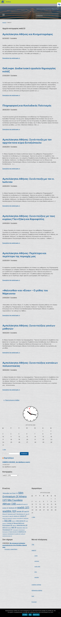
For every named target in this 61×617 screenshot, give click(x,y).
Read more (36, 614)
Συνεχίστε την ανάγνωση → (11, 58)
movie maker (5, 516)
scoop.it (4, 518)
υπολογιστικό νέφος (7, 535)
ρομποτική (11, 533)
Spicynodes (20, 518)
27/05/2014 (5, 75)
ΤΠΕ (33, 544)
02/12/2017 (5, 38)
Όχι (30, 614)
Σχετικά (34, 602)
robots (23, 516)
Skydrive (9, 518)
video (13, 521)
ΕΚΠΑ (5, 527)
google (20, 511)
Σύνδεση (8, 1)
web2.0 (34, 550)
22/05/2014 (6, 260)
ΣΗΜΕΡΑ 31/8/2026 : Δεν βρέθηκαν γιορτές (16, 462)
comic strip (37, 566)
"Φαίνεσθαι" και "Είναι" (10, 493)
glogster (36, 577)
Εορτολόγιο (9, 458)
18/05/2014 (5, 370)
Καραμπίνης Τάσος (22, 527)
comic (36, 555)
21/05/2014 (5, 297)
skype (15, 518)
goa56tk (9, 511)
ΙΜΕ (13, 527)
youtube (10, 523)
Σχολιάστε (13, 38)
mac (27, 514)
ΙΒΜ (9, 527)
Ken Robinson (21, 514)
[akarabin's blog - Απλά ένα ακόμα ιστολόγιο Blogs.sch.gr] (58, 7)
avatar (5, 508)
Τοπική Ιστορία (13, 531)
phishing (16, 516)
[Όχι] (59, 613)
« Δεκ (4, 449)
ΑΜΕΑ (14, 525)
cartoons (36, 561)
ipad (26, 511)
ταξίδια (23, 533)
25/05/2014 (6, 146)
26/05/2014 (6, 109)
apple (25, 504)
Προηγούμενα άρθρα (11, 400)
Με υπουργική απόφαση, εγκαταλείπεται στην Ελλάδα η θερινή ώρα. (14, 545)
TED (7, 521)
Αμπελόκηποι (22, 525)
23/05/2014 (6, 223)
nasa (11, 516)
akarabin (19, 504)
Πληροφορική (7, 530)
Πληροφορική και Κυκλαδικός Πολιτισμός (26, 105)
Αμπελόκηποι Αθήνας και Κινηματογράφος (27, 34)
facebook (13, 508)
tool (33, 596)
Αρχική (4, 22)
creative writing (36, 584)
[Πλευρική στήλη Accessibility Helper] (59, 4)
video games (20, 521)
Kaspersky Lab (12, 514)
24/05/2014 (6, 186)
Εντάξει (25, 614)
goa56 (23, 507)
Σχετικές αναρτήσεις (11, 549)
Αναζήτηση (56, 15)
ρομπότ (17, 533)
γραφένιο (5, 533)
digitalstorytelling (37, 590)
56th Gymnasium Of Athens (14, 496)
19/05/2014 (5, 332)
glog (35, 572)
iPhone (4, 514)
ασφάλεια (22, 531)
